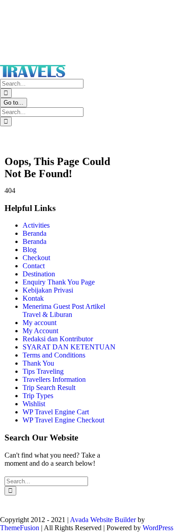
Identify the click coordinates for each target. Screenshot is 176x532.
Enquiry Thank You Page (59, 282)
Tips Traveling (43, 371)
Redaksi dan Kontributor (58, 339)
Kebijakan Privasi (48, 290)
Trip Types (38, 395)
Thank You (38, 363)
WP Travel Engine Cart (56, 412)
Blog (30, 249)
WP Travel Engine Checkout (63, 420)
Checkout (36, 257)
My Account (40, 331)
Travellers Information (54, 379)
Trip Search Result (49, 387)
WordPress (158, 528)
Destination (39, 274)
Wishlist (34, 404)
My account (39, 322)
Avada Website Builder (103, 519)
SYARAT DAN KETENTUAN (69, 347)
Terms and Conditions (54, 355)
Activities (36, 225)
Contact (34, 266)
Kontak (33, 298)
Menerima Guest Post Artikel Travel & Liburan (64, 310)
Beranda (34, 233)
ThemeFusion (19, 528)
